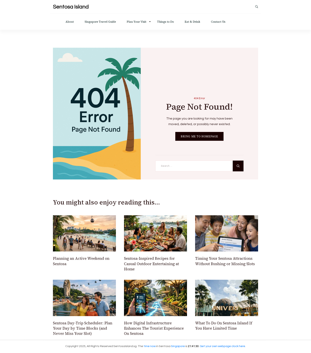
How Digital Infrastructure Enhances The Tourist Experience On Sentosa (154, 328)
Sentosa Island (71, 7)
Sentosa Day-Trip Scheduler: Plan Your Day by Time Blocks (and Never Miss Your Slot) (82, 328)
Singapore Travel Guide (100, 21)
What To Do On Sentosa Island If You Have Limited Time (223, 325)
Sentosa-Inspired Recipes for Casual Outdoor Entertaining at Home (151, 264)
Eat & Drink (192, 21)
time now (150, 346)
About (70, 21)
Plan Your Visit (136, 21)
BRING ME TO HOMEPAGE (199, 136)
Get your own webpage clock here (222, 346)
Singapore (178, 346)
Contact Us (218, 21)
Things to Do (165, 21)
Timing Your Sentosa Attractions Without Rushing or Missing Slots (225, 261)
